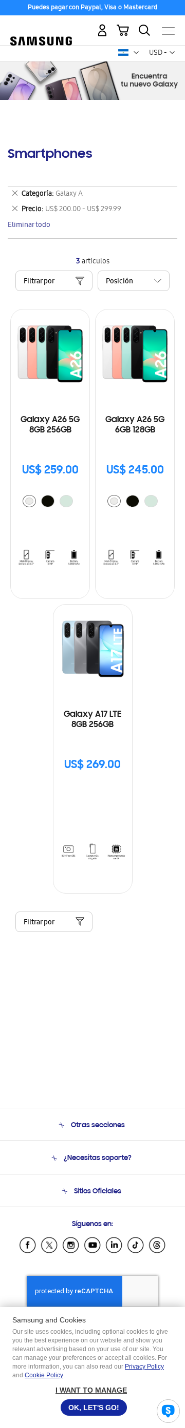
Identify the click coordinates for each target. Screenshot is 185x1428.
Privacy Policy (144, 1366)
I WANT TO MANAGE (91, 1390)
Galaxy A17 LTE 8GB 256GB (92, 720)
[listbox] (50, 502)
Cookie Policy (44, 1375)
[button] (136, 52)
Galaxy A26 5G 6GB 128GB (134, 425)
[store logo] (41, 27)
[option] (29, 501)
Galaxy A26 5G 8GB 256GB (50, 425)
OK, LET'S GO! (93, 1407)
